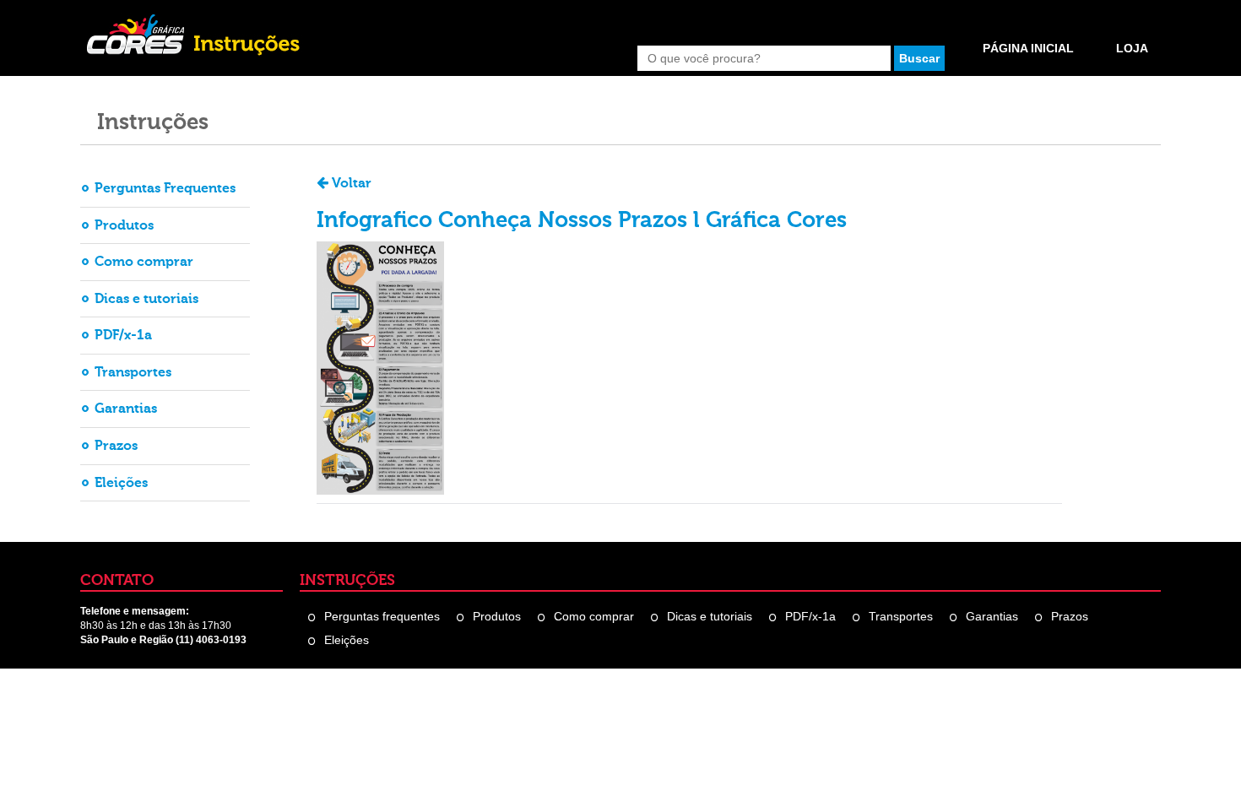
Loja (1132, 48)
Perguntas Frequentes (165, 188)
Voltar (349, 183)
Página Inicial (1028, 48)
